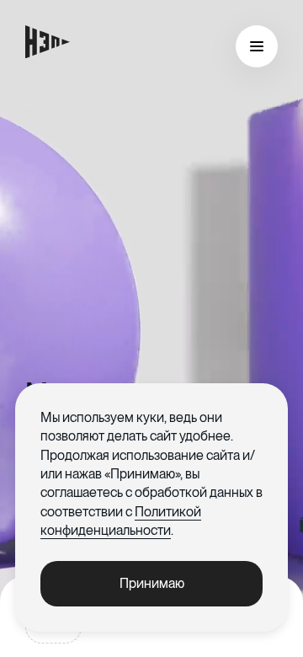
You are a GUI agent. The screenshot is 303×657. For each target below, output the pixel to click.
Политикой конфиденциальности (120, 521)
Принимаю (152, 583)
